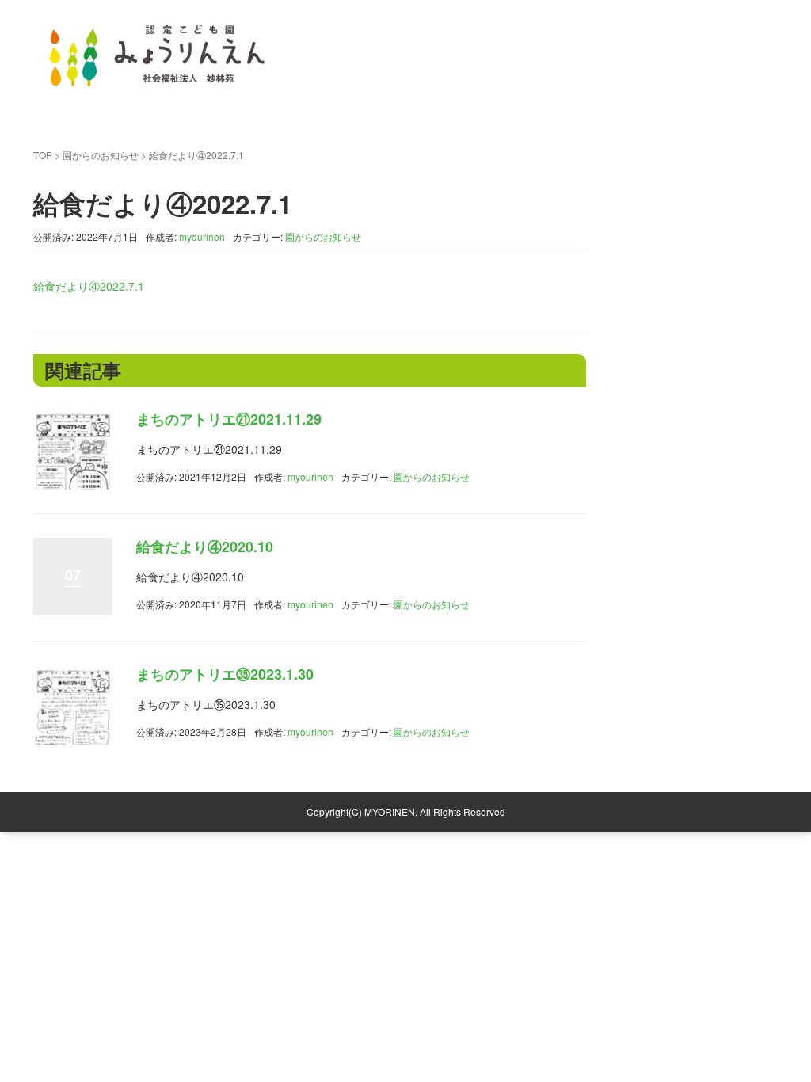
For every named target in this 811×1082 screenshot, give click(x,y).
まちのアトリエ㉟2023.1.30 (225, 674)
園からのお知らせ (101, 155)
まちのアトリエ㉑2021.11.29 (229, 419)
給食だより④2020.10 (204, 546)
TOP (42, 155)
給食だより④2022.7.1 (88, 286)
